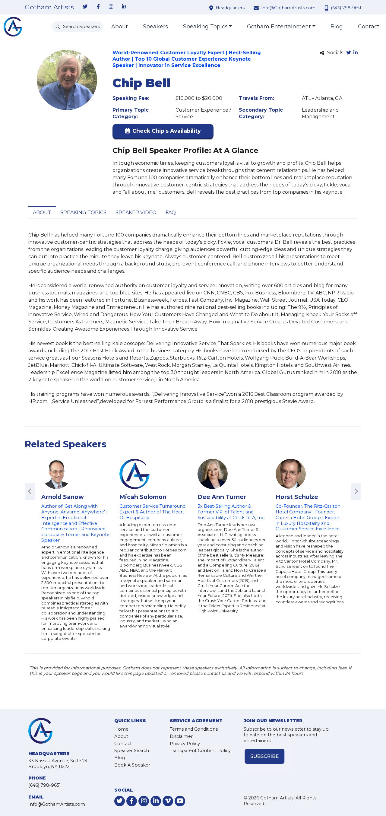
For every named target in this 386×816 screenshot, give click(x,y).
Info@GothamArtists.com (288, 8)
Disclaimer (181, 736)
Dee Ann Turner (222, 496)
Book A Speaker (132, 765)
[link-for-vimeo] (168, 801)
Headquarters (230, 8)
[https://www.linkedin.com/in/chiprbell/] (355, 53)
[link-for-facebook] (98, 7)
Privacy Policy (185, 743)
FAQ (171, 212)
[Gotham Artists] (13, 27)
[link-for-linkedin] (124, 7)
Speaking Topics (205, 26)
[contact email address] (257, 7)
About (119, 26)
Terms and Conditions (194, 729)
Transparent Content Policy (200, 750)
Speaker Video (136, 212)
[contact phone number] (327, 7)
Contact (368, 26)
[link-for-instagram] (111, 7)
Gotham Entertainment (279, 26)
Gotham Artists (49, 7)
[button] (163, 132)
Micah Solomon (142, 496)
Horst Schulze (297, 496)
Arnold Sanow (62, 496)
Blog (337, 26)
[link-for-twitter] (85, 7)
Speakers (155, 26)
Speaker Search (131, 750)
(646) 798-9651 (346, 8)
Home (121, 729)
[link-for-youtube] (180, 801)
